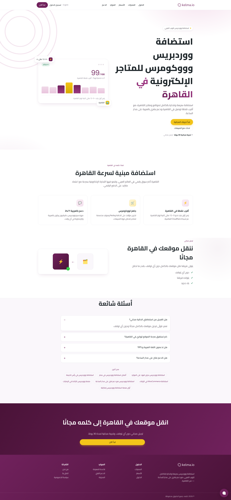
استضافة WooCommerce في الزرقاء (154, 381)
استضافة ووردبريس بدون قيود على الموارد (148, 375)
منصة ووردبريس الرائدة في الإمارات (76, 381)
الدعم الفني (100, 473)
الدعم (104, 5)
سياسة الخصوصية (61, 477)
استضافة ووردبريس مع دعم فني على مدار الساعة (115, 381)
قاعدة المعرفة (99, 469)
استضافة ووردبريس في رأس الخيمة (80, 375)
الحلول (141, 5)
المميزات (131, 5)
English (65, 4)
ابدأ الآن (42, 5)
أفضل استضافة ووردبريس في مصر (112, 375)
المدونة (102, 477)
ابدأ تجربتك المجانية (182, 122)
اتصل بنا (65, 473)
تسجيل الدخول (55, 4)
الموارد (113, 5)
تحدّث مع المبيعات (182, 128)
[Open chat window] (224, 493)
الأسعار (122, 5)
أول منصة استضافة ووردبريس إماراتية (115, 388)
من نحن (65, 469)
